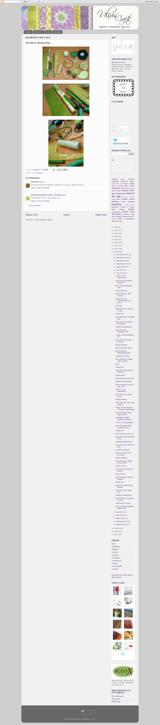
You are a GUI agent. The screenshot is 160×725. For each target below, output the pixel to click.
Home (28, 32)
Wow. (117, 364)
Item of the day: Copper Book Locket (124, 462)
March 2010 (120, 518)
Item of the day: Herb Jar (124, 434)
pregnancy (115, 207)
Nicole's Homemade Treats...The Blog (46, 195)
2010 (116, 252)
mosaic (124, 199)
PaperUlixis (116, 546)
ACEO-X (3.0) (121, 466)
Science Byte (120, 375)
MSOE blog (116, 701)
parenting (131, 202)
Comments (118, 131)
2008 (116, 531)
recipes (131, 209)
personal (116, 204)
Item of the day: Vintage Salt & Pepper (124, 360)
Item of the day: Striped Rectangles (124, 323)
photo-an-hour (129, 204)
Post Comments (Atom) (43, 220)
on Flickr (115, 552)
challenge (115, 181)
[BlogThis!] (60, 169)
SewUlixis (115, 549)
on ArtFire (115, 569)
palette (123, 202)
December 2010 (122, 254)
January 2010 (121, 524)
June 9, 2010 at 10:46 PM (40, 188)
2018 (116, 227)
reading (121, 209)
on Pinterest (116, 558)
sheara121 (35, 182)
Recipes (57, 32)
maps (113, 199)
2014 (116, 239)
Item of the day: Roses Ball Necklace (124, 413)
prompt (132, 207)
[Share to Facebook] (64, 169)
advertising (130, 179)
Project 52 (125, 207)
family (126, 186)
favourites (116, 188)
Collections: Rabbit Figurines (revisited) (124, 418)
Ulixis (113, 544)
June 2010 (120, 273)
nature (131, 199)
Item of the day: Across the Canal (124, 454)
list (123, 197)
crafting (131, 183)
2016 (116, 233)
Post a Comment (35, 205)
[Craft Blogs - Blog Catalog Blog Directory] (123, 577)
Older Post (100, 215)
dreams (114, 186)
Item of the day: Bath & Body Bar (124, 281)
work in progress (126, 219)
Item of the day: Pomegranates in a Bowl (123, 300)
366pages (115, 179)
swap (132, 214)
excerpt (120, 186)
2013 (116, 242)
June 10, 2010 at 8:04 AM (40, 201)
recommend (116, 212)
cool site (115, 183)
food (132, 188)
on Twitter (115, 555)
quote (113, 209)
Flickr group (116, 699)
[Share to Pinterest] (66, 169)
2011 (116, 249)
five (122, 188)
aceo (123, 179)
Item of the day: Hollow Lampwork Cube (124, 426)
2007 (116, 534)
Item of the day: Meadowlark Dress (123, 352)
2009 (116, 528)
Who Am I (39, 32)
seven (131, 212)
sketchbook (116, 214)
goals (119, 190)
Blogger (93, 719)
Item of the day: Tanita (124, 348)
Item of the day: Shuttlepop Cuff (122, 331)
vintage (124, 216)
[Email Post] (53, 169)
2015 (116, 236)
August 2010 (121, 267)
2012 (116, 246)
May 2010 (120, 512)
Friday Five (120, 314)
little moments (130, 196)
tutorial (114, 216)
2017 (116, 230)
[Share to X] (62, 169)
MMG (118, 199)
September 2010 (122, 264)
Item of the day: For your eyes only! (124, 385)
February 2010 (121, 521)
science (124, 212)
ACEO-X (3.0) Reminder (124, 422)
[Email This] (58, 169)
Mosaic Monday (121, 291)
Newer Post (31, 215)
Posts (116, 127)
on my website (117, 566)
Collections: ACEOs (123, 356)
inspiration (121, 193)
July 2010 (120, 270)
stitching (126, 214)
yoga (120, 221)
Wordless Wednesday (124, 327)
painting (115, 201)
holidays (125, 190)
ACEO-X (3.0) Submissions (121, 277)
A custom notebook (122, 450)
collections (39, 173)
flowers (127, 188)
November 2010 (122, 257)
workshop (115, 221)
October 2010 (121, 261)
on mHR (114, 563)
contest (131, 181)
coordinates (124, 183)
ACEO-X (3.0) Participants (121, 390)
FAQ (48, 32)
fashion (131, 186)
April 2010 (120, 515)
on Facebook (116, 561)
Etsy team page (117, 696)
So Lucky (119, 306)
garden (114, 190)
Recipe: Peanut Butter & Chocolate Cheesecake (125, 408)
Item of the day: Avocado (124, 378)
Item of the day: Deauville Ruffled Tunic (125, 507)
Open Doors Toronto (123, 503)
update (118, 216)
